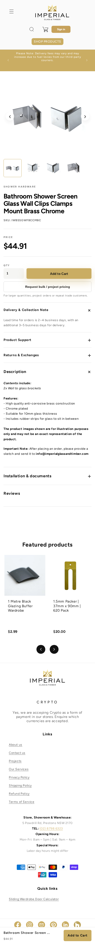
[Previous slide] (40, 649)
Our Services (18, 769)
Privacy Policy (19, 777)
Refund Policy (19, 794)
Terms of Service (21, 802)
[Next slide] (54, 649)
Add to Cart (59, 273)
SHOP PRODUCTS (47, 41)
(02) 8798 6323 (51, 828)
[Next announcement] (87, 60)
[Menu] (11, 11)
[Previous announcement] (8, 60)
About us (15, 745)
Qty (7, 265)
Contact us (17, 753)
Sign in (61, 29)
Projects (15, 761)
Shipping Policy (20, 785)
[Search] (31, 29)
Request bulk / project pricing (47, 286)
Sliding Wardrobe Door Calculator (34, 899)
